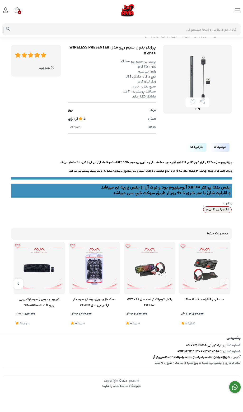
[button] (224, 284)
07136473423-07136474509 (199, 351)
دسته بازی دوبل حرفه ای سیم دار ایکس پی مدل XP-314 (94, 302)
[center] (8, 29)
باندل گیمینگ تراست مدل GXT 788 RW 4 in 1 (149, 302)
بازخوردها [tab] (196, 147)
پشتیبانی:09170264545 (203, 345)
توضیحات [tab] (220, 147)
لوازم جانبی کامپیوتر (217, 209)
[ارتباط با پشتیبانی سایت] (235, 387)
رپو (70, 110)
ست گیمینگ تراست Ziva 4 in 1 (205, 299)
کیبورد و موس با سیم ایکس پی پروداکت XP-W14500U (39, 302)
